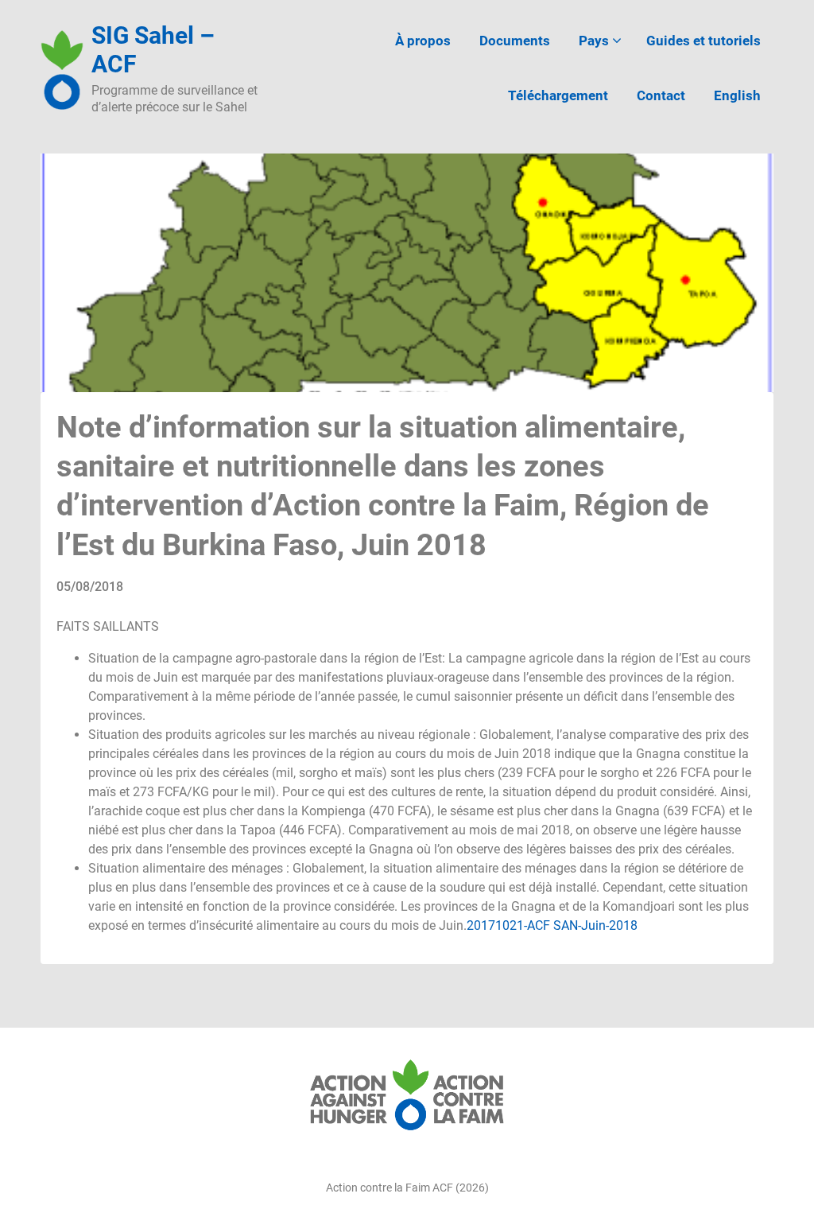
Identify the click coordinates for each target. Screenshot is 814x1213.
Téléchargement (558, 95)
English (737, 95)
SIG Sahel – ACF (153, 49)
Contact (661, 95)
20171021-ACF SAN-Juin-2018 (552, 925)
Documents (514, 41)
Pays (594, 41)
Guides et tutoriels (703, 41)
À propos (423, 41)
